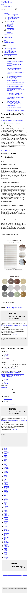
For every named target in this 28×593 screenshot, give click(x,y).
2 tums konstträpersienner (13, 14)
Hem (5, 11)
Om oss (5, 22)
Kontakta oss (7, 36)
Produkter (6, 13)
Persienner (3, 374)
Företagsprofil (10, 24)
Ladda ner (9, 32)
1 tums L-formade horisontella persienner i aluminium (14, 79)
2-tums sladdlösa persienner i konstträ (15, 110)
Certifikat (9, 25)
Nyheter (5, 34)
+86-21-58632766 (8, 399)
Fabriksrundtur (10, 28)
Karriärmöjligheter (8, 37)
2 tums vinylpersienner (12, 18)
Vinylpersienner (9, 374)
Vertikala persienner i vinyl (17, 375)
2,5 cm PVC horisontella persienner (14, 307)
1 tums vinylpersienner (12, 15)
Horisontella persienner (6, 376)
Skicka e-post (4, 387)
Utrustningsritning (11, 29)
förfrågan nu (3, 362)
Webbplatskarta (9, 372)
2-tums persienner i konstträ (10, 308)
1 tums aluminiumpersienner (13, 17)
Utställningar (10, 26)
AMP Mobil (17, 372)
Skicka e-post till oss (5, 150)
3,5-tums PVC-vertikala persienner (15, 84)
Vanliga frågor (10, 33)
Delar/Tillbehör (10, 21)
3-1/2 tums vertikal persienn (13, 20)
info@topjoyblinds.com (9, 404)
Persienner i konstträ (19, 374)
